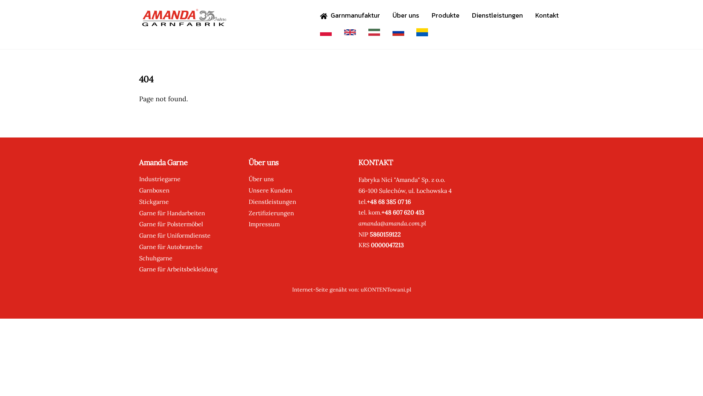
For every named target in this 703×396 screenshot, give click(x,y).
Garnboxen (154, 190)
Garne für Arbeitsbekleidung (178, 269)
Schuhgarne (155, 258)
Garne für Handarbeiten (172, 213)
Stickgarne (154, 201)
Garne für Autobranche (170, 246)
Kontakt (547, 15)
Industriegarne (160, 179)
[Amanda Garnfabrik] (183, 22)
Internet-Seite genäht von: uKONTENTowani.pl (351, 289)
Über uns (406, 15)
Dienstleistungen (497, 15)
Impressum (264, 224)
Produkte (446, 15)
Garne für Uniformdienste (175, 235)
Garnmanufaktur (354, 15)
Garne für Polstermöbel (171, 224)
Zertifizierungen (271, 213)
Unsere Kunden (270, 190)
